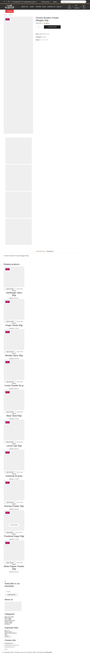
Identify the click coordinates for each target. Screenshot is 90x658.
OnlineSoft (48, 652)
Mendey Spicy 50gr (14, 355)
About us (24, 6)
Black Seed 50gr (14, 415)
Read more (10, 532)
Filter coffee (8, 618)
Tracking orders (45, 1)
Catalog (9, 11)
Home (5, 14)
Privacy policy (8, 631)
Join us (59, 6)
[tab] (41, 251)
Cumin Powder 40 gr (14, 385)
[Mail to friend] (45, 40)
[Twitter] (6, 1)
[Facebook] (4, 1)
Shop (32, 6)
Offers (38, 6)
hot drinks (7, 624)
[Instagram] (8, 1)
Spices (10, 14)
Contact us (51, 6)
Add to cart (53, 27)
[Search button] (85, 1)
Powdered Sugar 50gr (14, 536)
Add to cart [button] (10, 289)
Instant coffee (8, 623)
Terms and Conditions (11, 633)
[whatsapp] (47, 40)
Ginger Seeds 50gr (14, 325)
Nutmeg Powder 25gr (14, 506)
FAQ (6, 634)
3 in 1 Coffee (8, 619)
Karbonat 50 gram (14, 476)
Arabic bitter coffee (10, 620)
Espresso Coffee (9, 616)
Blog (44, 6)
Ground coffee (9, 621)
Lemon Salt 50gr (14, 446)
